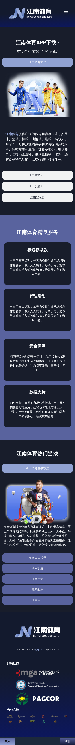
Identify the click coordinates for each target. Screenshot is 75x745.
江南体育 (12, 134)
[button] (66, 13)
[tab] (37, 62)
